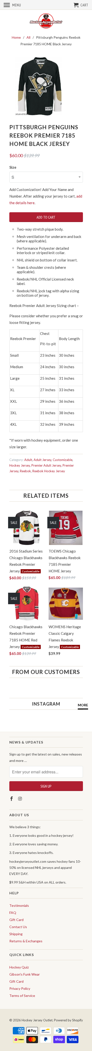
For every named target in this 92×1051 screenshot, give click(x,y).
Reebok (25, 471)
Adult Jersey (42, 460)
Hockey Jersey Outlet (37, 1020)
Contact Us (18, 927)
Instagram (46, 704)
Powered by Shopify (68, 1020)
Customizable (62, 460)
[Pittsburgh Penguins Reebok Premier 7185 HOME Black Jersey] (38, 86)
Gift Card (16, 920)
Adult (28, 460)
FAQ (12, 912)
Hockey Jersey (19, 465)
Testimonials (19, 905)
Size (12, 167)
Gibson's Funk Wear (24, 974)
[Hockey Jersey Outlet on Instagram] (20, 798)
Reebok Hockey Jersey (48, 471)
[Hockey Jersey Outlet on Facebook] (12, 798)
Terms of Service (22, 995)
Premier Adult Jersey (46, 465)
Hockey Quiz (19, 967)
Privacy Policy (19, 988)
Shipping (16, 934)
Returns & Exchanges (25, 941)
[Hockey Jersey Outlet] (46, 21)
